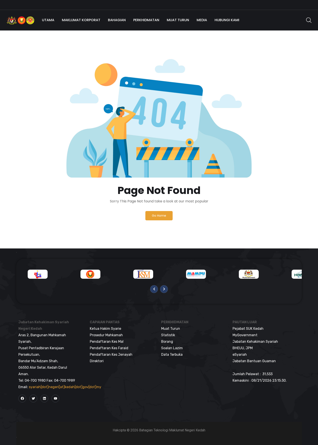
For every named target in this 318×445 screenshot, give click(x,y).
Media (202, 20)
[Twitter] (33, 398)
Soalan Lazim (172, 348)
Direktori (97, 361)
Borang (167, 341)
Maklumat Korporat (81, 20)
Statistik (168, 335)
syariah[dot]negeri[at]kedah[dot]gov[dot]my (65, 387)
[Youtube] (55, 398)
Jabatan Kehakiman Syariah (255, 341)
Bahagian (117, 20)
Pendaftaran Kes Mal (107, 341)
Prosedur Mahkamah (106, 335)
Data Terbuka (172, 354)
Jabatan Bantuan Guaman (254, 361)
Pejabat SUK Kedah (248, 329)
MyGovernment (245, 335)
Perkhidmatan (146, 20)
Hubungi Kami (227, 20)
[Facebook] (22, 398)
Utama (48, 20)
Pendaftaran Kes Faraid (109, 348)
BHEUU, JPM (243, 348)
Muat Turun (178, 20)
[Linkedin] (44, 398)
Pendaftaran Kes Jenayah (111, 354)
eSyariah (240, 354)
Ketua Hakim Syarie (105, 329)
